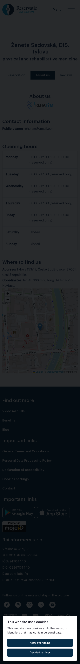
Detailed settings (40, 652)
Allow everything (40, 642)
